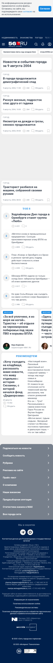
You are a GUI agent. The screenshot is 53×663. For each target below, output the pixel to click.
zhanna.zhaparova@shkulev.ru (17, 583)
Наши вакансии (12, 492)
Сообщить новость (14, 455)
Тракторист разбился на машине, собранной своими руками (22, 190)
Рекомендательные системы (26, 608)
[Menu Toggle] (3, 44)
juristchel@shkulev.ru (30, 571)
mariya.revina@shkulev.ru (17, 588)
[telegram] (23, 532)
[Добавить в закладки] (48, 88)
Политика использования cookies (26, 604)
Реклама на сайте (13, 470)
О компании (10, 484)
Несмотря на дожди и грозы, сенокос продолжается (23, 123)
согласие (27, 11)
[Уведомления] (42, 44)
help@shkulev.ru (32, 573)
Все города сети (12, 514)
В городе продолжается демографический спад (19, 80)
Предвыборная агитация (17, 499)
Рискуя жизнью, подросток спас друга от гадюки (22, 101)
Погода (39, 38)
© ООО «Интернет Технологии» (26, 644)
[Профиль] (49, 44)
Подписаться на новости (17, 448)
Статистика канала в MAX (18, 506)
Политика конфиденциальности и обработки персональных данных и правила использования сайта (26, 613)
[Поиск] (36, 44)
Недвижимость (10, 38)
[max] (30, 532)
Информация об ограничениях (26, 600)
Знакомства (26, 38)
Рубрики (8, 462)
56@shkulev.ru (39, 567)
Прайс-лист (9, 477)
